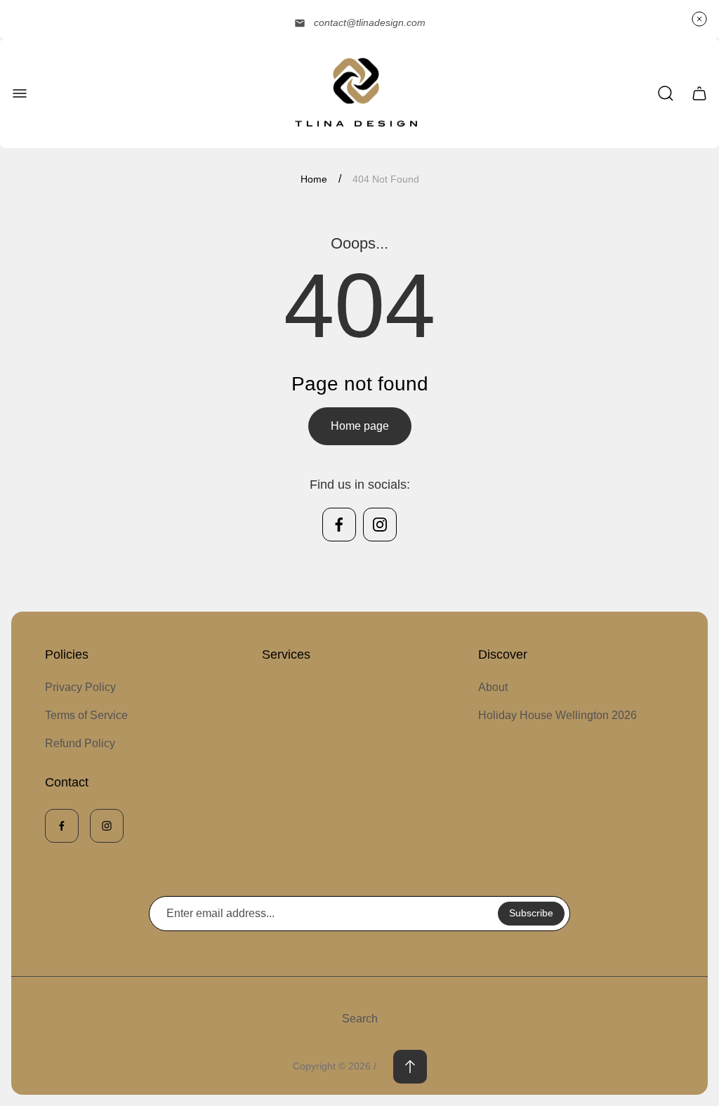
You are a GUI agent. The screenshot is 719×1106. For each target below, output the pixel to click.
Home (314, 179)
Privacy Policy (80, 687)
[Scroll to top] (410, 1067)
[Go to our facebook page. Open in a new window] (339, 524)
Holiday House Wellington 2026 (557, 715)
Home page (360, 426)
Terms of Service (86, 715)
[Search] (665, 93)
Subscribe (531, 913)
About (493, 687)
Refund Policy (80, 743)
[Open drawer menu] (20, 93)
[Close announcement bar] (699, 19)
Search (360, 1019)
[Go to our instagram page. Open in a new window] (380, 524)
